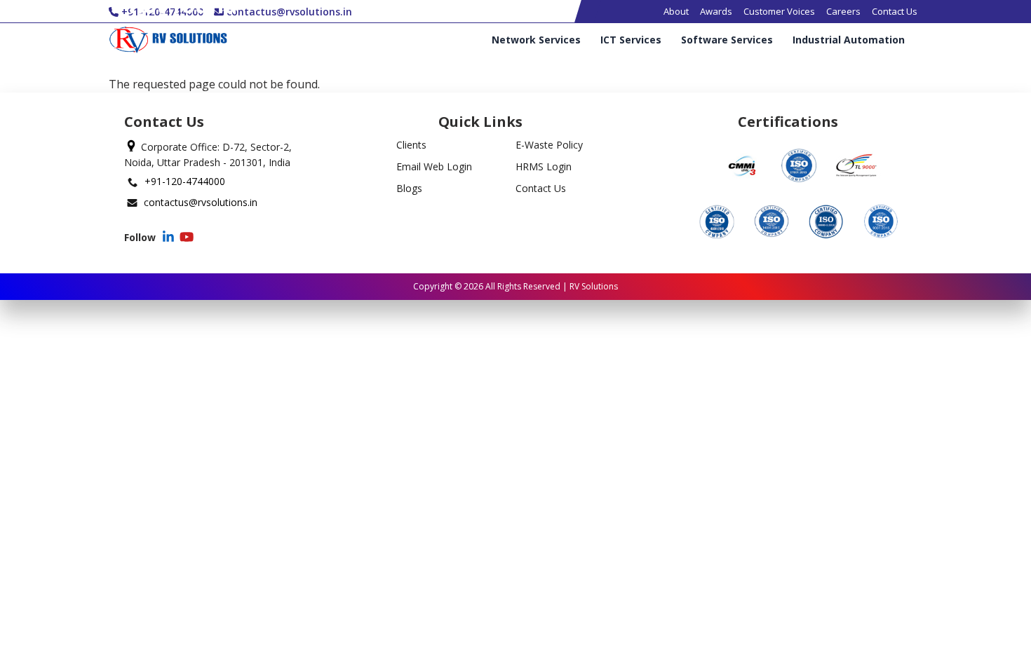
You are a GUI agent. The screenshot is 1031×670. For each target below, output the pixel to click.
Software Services (727, 40)
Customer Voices (779, 11)
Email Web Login (434, 166)
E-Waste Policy (549, 144)
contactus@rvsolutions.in (200, 202)
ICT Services (630, 40)
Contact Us (894, 11)
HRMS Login (544, 166)
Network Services (536, 40)
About (676, 11)
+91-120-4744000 (184, 181)
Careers (843, 11)
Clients (411, 144)
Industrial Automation (849, 40)
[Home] (168, 40)
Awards (716, 11)
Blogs (409, 188)
